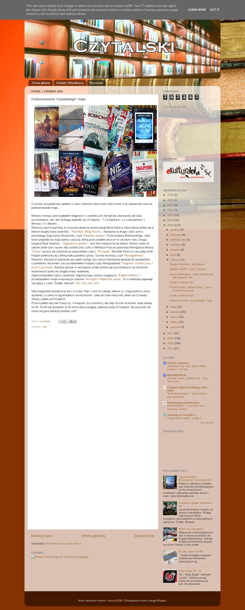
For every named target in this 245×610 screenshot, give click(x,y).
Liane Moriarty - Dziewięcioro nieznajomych (195, 478)
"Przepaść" (104, 251)
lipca (173, 254)
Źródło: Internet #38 (191, 551)
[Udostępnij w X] (68, 322)
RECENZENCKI (176, 375)
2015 (170, 343)
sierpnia (175, 249)
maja (173, 306)
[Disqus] (92, 378)
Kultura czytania (177, 363)
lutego (174, 321)
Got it (215, 9)
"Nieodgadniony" (133, 255)
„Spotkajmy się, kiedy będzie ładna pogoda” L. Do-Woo (186, 368)
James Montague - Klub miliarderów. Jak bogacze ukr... (192, 276)
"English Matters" (128, 275)
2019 (170, 220)
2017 (170, 333)
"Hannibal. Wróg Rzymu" (86, 231)
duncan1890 (115, 600)
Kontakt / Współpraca (69, 82)
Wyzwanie (96, 82)
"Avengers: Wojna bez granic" (103, 279)
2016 (170, 338)
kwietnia (175, 312)
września (176, 244)
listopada (176, 234)
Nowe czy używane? (191, 528)
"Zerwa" (36, 251)
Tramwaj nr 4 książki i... (182, 415)
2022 (170, 205)
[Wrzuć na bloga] (64, 322)
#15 (96, 283)
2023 (170, 200)
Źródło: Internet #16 (182, 295)
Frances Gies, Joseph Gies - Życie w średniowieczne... (191, 289)
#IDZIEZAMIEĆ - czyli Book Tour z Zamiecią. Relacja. (186, 407)
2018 (170, 225)
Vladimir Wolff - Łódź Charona (188, 269)
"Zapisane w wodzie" (75, 243)
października (178, 239)
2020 (170, 215)
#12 (78, 283)
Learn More (197, 9)
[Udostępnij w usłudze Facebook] (71, 322)
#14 (90, 283)
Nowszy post (41, 536)
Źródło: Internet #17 (182, 282)
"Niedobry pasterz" (94, 235)
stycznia (175, 327)
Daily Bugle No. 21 (190, 570)
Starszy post (144, 536)
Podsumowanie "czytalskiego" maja (191, 300)
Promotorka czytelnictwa (183, 402)
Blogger (161, 600)
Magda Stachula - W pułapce (187, 264)
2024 (170, 195)
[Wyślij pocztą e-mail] (60, 322)
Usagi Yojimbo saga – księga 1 (184, 418)
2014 (170, 348)
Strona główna (41, 82)
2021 (170, 210)
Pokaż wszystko (207, 423)
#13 (84, 283)
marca (174, 317)
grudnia (175, 229)
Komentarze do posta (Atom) (63, 543)
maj (44, 326)
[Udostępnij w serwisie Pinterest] (75, 322)
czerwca (175, 259)
